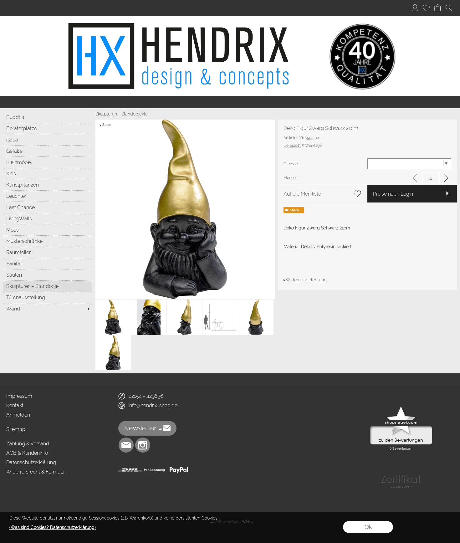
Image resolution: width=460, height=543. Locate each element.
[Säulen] (47, 274)
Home (13, 8)
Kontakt (14, 405)
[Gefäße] (47, 150)
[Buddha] (47, 117)
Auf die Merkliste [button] (302, 194)
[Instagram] (143, 445)
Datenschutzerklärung (31, 462)
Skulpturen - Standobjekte (121, 113)
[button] (449, 8)
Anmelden (18, 415)
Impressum (19, 396)
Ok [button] (368, 527)
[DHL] (130, 470)
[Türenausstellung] (47, 297)
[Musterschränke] (47, 241)
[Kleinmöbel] (47, 162)
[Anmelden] (415, 8)
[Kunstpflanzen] (47, 184)
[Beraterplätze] (47, 128)
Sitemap (15, 429)
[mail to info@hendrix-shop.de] (126, 445)
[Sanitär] (47, 263)
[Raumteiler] (47, 252)
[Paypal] (179, 470)
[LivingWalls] (47, 218)
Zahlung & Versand (27, 444)
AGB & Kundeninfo (27, 453)
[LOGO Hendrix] (230, 18)
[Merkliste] (426, 8)
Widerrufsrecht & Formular (36, 472)
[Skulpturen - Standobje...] (47, 286)
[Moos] (47, 229)
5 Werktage (303, 145)
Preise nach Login (393, 194)
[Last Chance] (47, 207)
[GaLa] (47, 139)
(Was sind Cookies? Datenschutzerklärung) (52, 527)
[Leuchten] (47, 196)
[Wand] (47, 308)
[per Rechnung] (154, 470)
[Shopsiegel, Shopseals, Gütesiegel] (401, 408)
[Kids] (47, 173)
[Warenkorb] (437, 8)
